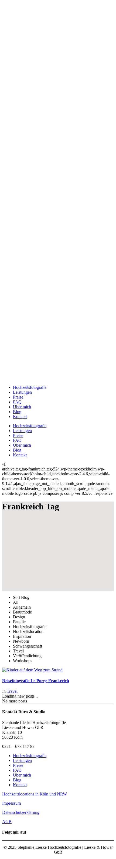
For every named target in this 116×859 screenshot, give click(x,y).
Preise (18, 765)
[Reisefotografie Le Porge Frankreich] (32, 670)
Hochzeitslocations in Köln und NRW (34, 794)
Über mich (22, 775)
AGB (7, 821)
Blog (17, 780)
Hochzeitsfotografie (29, 755)
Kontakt (20, 784)
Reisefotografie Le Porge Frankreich (35, 680)
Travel (12, 691)
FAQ (17, 770)
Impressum (11, 803)
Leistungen (22, 760)
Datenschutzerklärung (20, 812)
